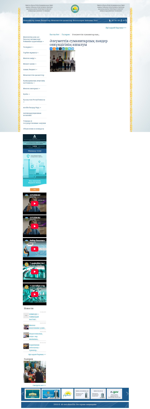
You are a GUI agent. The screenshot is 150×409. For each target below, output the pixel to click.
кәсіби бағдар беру (31, 107)
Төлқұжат (27, 47)
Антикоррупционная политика (32, 114)
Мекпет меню (29, 64)
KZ (113, 20)
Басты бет (54, 34)
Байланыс (89, 20)
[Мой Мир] (57, 48)
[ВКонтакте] (51, 48)
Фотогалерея (78, 20)
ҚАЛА (25, 94)
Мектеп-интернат (31, 88)
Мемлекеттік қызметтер (61, 20)
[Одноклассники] (54, 48)
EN (118, 20)
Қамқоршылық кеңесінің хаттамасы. (34, 82)
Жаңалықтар (28, 20)
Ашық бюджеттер (43, 20)
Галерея (66, 34)
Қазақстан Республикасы (34, 100)
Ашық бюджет (29, 69)
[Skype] (69, 48)
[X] (60, 48)
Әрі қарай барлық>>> (116, 27)
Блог (96, 20)
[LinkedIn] (63, 48)
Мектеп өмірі (29, 58)
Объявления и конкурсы (33, 129)
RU (116, 20)
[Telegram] (72, 48)
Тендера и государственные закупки (34, 122)
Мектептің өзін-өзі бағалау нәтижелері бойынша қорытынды (32, 39)
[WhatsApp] (66, 48)
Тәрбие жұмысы (30, 52)
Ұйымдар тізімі (34, 151)
